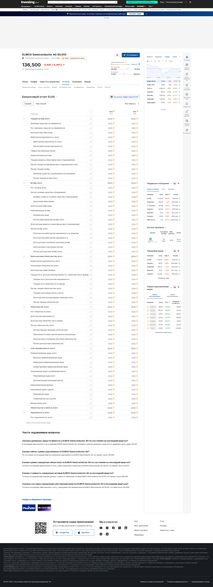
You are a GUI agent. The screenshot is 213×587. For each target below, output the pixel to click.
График (34, 82)
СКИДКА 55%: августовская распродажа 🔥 (142, 2)
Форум (87, 82)
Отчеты (99, 87)
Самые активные (153, 189)
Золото (149, 88)
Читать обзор (179, 240)
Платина (150, 95)
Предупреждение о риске (200, 582)
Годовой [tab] (28, 104)
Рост (163, 189)
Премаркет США (64, 9)
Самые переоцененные (172, 295)
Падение (171, 189)
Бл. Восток (109, 9)
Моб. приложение (141, 526)
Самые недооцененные (154, 295)
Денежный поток (65, 87)
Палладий (150, 99)
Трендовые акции (155, 251)
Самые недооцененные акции (158, 287)
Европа (102, 9)
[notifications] (186, 2)
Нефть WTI (151, 85)
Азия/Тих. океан (120, 9)
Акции (25, 9)
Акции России (45, 9)
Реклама (163, 526)
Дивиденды (91, 87)
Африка (129, 9)
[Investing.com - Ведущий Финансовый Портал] (30, 2)
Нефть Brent (151, 81)
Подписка (134, 64)
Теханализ (77, 82)
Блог (136, 521)
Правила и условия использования (151, 582)
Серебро (150, 92)
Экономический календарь (113, 6)
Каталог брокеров (155, 227)
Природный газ (152, 102)
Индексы (158, 57)
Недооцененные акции (157, 9)
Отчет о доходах (44, 87)
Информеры (139, 535)
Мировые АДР (76, 9)
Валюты (150, 57)
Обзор (25, 82)
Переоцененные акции (173, 9)
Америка (95, 9)
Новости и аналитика (50, 82)
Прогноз (107, 87)
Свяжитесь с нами (167, 530)
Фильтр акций (129, 6)
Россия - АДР (86, 9)
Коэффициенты (79, 87)
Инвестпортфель (141, 530)
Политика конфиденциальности (177, 582)
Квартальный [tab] (41, 104)
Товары (167, 57)
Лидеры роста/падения (158, 183)
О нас (162, 521)
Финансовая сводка (29, 87)
